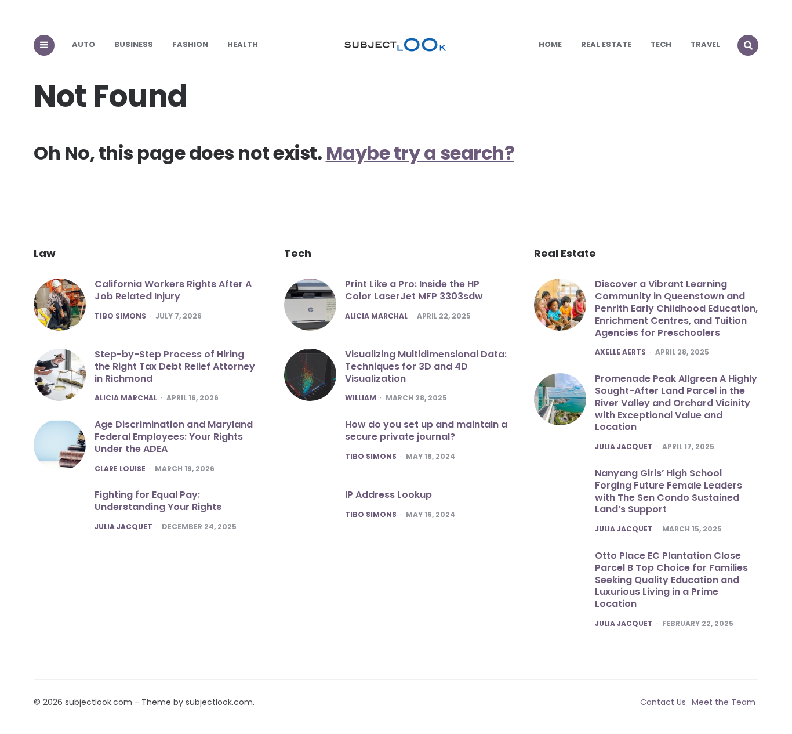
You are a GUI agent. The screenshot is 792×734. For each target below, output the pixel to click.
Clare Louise (120, 468)
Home (550, 44)
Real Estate (606, 44)
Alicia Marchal (126, 398)
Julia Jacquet (123, 526)
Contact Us (663, 702)
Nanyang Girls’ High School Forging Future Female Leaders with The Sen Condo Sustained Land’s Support (668, 491)
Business (133, 44)
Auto (83, 44)
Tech (661, 44)
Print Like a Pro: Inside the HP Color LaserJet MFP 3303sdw (414, 290)
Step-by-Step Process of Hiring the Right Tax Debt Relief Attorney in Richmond (175, 366)
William (360, 398)
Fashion (190, 44)
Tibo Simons (120, 316)
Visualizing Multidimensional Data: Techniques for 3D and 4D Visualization (426, 366)
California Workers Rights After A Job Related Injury (173, 290)
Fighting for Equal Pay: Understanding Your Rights (158, 501)
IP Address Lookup (388, 494)
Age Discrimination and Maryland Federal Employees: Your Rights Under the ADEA (174, 436)
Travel (705, 44)
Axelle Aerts (620, 352)
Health (242, 44)
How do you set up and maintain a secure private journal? (426, 430)
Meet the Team (723, 702)
